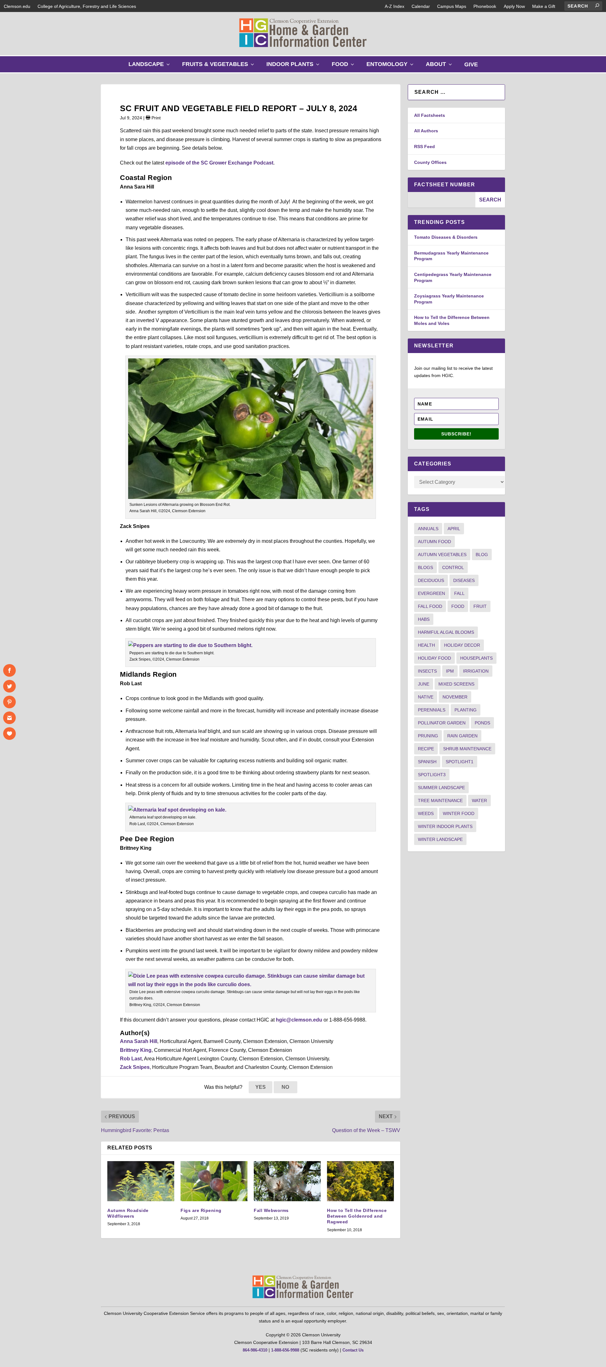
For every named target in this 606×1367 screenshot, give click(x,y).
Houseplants (476, 658)
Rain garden (462, 735)
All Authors (426, 130)
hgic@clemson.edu (299, 1019)
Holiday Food (434, 658)
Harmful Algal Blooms (446, 632)
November (455, 696)
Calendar (421, 6)
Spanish (427, 761)
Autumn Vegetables (442, 554)
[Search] (597, 5)
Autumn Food (434, 541)
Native (425, 696)
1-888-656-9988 (285, 1350)
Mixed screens (456, 683)
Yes (260, 1087)
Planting (465, 709)
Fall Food (430, 606)
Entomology (391, 66)
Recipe (426, 748)
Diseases (464, 580)
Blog (482, 554)
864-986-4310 (255, 1350)
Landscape (150, 66)
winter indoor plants (445, 826)
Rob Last (131, 1058)
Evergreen (431, 593)
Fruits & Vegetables (219, 66)
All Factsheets (429, 115)
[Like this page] (9, 733)
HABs (424, 619)
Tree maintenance (440, 800)
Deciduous (431, 580)
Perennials (431, 709)
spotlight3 (432, 774)
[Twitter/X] (9, 686)
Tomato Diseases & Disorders (446, 237)
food (457, 606)
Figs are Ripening (201, 1210)
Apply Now (514, 6)
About (440, 66)
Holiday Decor (462, 645)
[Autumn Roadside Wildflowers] (140, 1181)
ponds (482, 722)
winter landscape (440, 839)
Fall (459, 593)
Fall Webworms (271, 1210)
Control (453, 567)
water (479, 800)
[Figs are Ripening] (214, 1181)
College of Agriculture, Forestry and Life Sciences (87, 6)
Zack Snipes (135, 1067)
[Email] (9, 717)
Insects (427, 671)
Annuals (428, 528)
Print (155, 117)
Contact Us (353, 1350)
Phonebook (484, 6)
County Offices (430, 162)
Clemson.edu (17, 6)
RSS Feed (424, 146)
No (285, 1087)
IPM (450, 671)
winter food (458, 813)
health (426, 645)
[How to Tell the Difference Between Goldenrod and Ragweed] (360, 1181)
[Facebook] (9, 670)
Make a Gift (543, 6)
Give (471, 64)
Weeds (426, 813)
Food (344, 66)
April (454, 528)
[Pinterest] (9, 702)
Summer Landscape (441, 787)
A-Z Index (394, 6)
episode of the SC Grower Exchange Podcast (218, 162)
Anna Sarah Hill (138, 1041)
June (423, 683)
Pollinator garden (442, 722)
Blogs (425, 567)
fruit (480, 606)
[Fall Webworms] (287, 1181)
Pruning (428, 735)
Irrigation (476, 671)
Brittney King (136, 1050)
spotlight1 (459, 761)
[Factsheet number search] (441, 199)
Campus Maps (451, 6)
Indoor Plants (294, 66)
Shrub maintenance (467, 748)
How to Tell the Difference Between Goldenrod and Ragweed (357, 1216)
